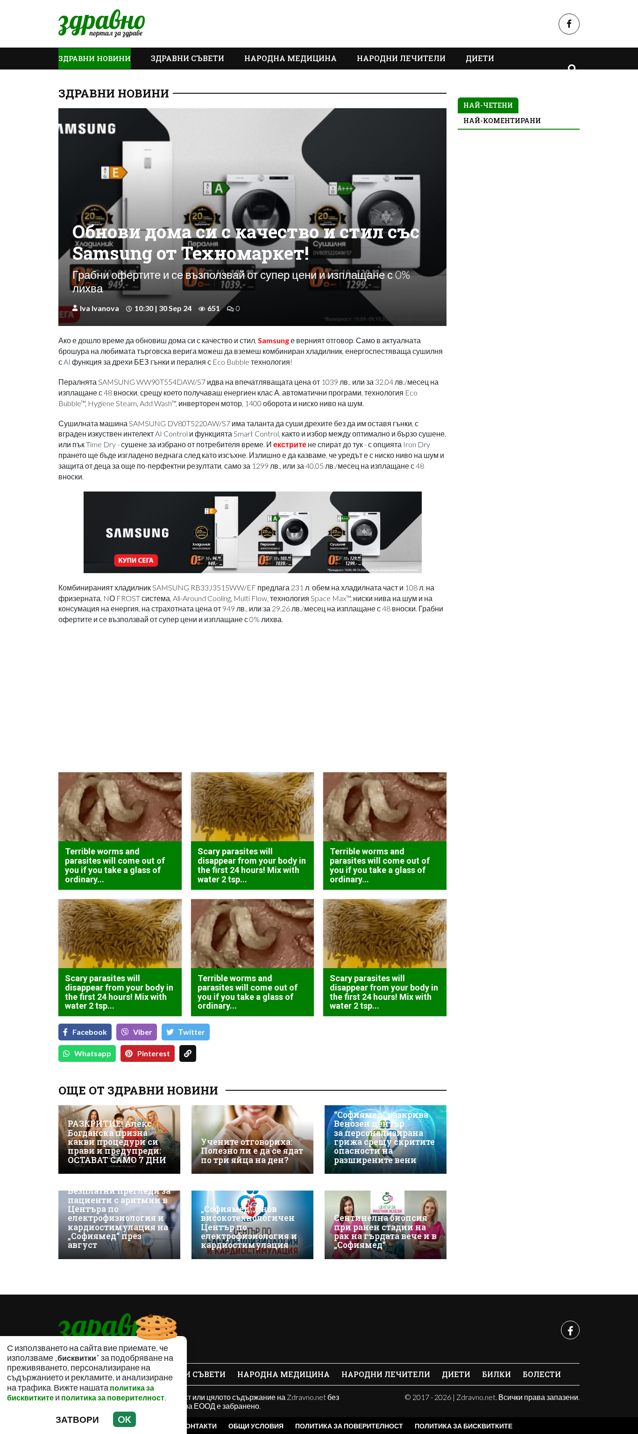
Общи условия (256, 1426)
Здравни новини (94, 58)
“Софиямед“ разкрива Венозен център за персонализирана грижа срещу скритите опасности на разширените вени (384, 1137)
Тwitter (191, 1031)
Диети (480, 58)
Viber (142, 1031)
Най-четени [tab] (488, 105)
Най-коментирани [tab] (502, 120)
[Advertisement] (152, 699)
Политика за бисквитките (463, 1426)
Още (77, 79)
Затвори (77, 1419)
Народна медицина (290, 58)
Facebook (89, 1031)
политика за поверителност (112, 1397)
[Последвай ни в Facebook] (569, 24)
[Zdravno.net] (108, 1330)
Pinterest (153, 1053)
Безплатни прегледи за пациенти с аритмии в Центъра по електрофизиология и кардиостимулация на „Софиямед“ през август (119, 1217)
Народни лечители (401, 58)
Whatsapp (92, 1053)
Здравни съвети (187, 58)
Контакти (199, 1426)
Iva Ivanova (99, 308)
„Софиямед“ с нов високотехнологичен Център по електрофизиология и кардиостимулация (249, 1227)
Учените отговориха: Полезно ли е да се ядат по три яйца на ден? (252, 1150)
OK (124, 1419)
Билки (496, 1374)
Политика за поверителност (349, 1426)
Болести (542, 1374)
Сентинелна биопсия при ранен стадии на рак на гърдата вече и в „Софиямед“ (385, 1231)
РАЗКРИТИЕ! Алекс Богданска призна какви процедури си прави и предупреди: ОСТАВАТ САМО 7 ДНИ (117, 1141)
